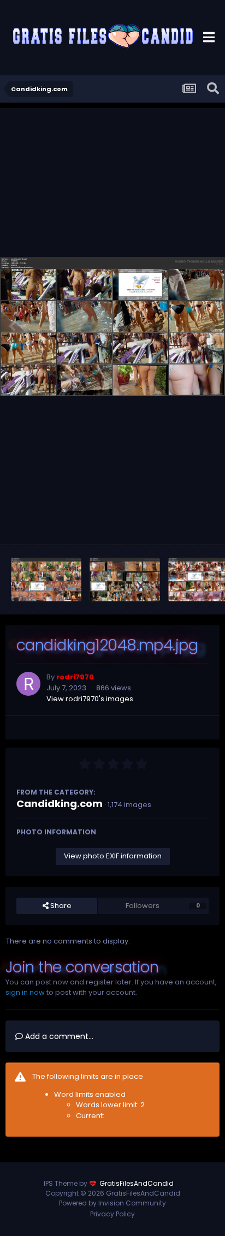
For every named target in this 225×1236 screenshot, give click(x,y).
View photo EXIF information (113, 856)
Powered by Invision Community (112, 1203)
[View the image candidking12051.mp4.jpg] (125, 579)
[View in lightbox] (112, 326)
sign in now (25, 992)
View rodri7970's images (89, 699)
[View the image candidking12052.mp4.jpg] (46, 579)
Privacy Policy (112, 1214)
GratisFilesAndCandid (136, 1183)
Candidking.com (59, 803)
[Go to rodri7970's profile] (28, 684)
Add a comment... (58, 1036)
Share (60, 905)
